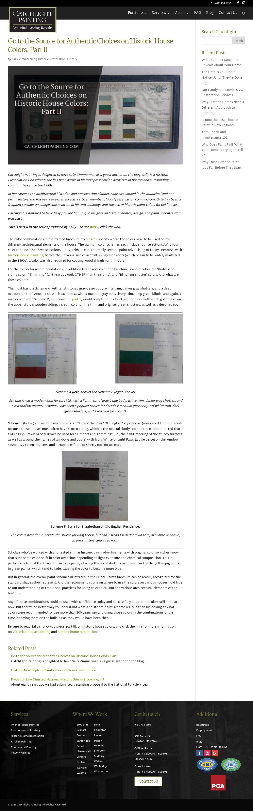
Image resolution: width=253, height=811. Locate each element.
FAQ (197, 14)
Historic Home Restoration (27, 736)
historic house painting (25, 255)
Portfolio (135, 14)
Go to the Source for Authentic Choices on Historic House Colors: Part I (64, 656)
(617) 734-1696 (223, 3)
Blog (210, 14)
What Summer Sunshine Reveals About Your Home (221, 62)
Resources (202, 725)
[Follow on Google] (215, 753)
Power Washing (20, 753)
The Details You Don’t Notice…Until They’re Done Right (222, 78)
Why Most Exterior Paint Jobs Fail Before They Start (222, 165)
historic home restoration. (78, 632)
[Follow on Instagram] (207, 753)
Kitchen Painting (21, 742)
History (72, 59)
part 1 (76, 300)
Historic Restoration (52, 59)
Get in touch (147, 714)
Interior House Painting (25, 725)
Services (159, 14)
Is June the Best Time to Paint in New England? (220, 122)
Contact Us (228, 14)
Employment (204, 730)
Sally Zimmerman (23, 59)
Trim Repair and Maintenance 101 (215, 135)
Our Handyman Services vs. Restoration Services (222, 92)
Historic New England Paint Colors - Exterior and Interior (53, 671)
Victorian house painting (31, 632)
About (180, 14)
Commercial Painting (24, 747)
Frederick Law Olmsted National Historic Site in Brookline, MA (57, 680)
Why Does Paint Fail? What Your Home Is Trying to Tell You (222, 150)
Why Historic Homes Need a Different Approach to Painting (223, 108)
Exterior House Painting (25, 730)
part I (94, 227)
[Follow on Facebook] (199, 753)
